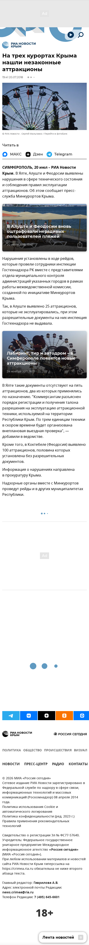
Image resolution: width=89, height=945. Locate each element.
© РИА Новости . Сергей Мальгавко (22, 133)
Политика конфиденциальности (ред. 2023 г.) (38, 816)
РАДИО (58, 764)
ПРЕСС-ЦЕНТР (35, 764)
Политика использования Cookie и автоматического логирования (30, 810)
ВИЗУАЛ (80, 750)
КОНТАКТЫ (78, 764)
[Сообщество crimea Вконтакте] (28, 715)
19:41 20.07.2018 (12, 77)
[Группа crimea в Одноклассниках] (64, 715)
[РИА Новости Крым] (18, 45)
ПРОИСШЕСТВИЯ (58, 750)
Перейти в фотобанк (55, 133)
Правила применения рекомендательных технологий (35, 824)
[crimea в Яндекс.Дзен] (46, 715)
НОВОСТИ (11, 764)
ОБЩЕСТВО (32, 750)
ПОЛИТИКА (11, 750)
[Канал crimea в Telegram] (11, 715)
